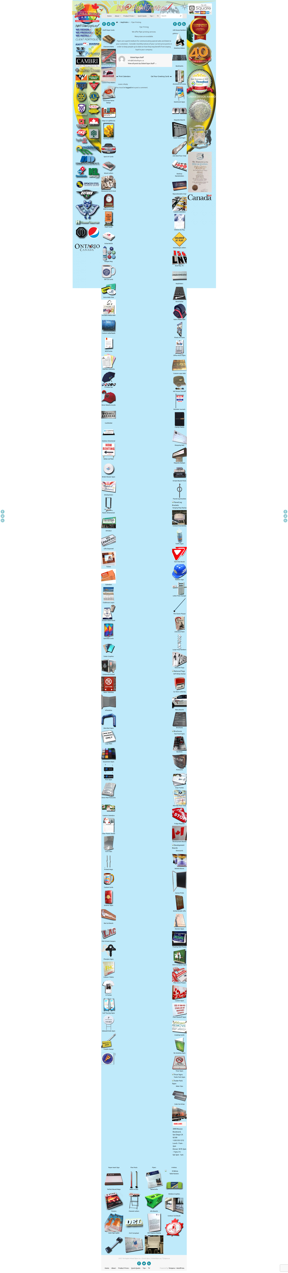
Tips (144, 1268)
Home (107, 1268)
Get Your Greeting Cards (160, 76)
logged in (129, 88)
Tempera (172, 1268)
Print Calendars (124, 76)
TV (149, 1268)
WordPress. (180, 1268)
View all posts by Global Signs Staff (142, 63)
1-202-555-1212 (178, 1140)
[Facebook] (2, 512)
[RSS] (2, 520)
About (113, 1268)
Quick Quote (135, 1268)
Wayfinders (124, 22)
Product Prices (123, 1268)
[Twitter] (2, 516)
